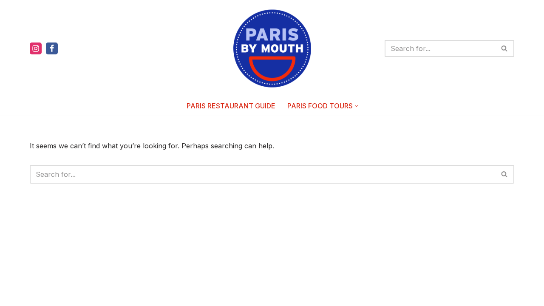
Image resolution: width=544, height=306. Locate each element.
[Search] (504, 48)
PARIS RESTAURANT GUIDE (231, 106)
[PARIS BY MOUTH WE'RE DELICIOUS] (272, 48)
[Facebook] (52, 48)
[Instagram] (36, 48)
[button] (356, 106)
